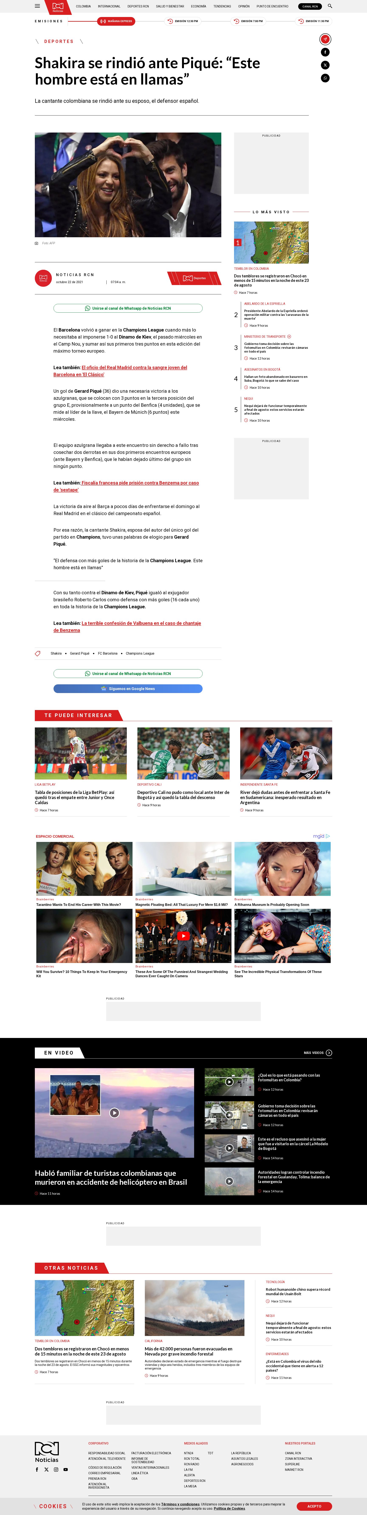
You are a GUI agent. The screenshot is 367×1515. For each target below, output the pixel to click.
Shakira (56, 653)
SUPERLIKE (292, 1464)
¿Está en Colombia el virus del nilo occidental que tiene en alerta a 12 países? (294, 1365)
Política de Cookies (229, 1509)
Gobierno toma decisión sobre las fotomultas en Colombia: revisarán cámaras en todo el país (276, 347)
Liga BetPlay (45, 784)
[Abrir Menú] (37, 6)
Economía (198, 6)
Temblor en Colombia (251, 268)
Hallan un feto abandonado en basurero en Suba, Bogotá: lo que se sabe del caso (276, 378)
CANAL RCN (310, 6)
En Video (59, 1053)
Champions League (140, 653)
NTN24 (188, 1453)
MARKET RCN (294, 1469)
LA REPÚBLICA (241, 1453)
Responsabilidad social (106, 1453)
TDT (210, 1453)
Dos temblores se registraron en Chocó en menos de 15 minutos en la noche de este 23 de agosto (271, 280)
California (153, 1341)
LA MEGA (190, 1486)
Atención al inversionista (98, 1486)
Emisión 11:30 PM (317, 21)
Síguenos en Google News (132, 688)
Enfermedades (277, 1354)
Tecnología (275, 1282)
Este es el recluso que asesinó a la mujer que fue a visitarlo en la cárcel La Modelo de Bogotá (293, 1144)
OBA (134, 1478)
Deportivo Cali (149, 784)
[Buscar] (330, 6)
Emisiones (49, 21)
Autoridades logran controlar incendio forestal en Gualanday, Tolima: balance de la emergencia (294, 1177)
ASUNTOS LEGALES (244, 1458)
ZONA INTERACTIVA (298, 1458)
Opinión (244, 6)
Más (314, 1053)
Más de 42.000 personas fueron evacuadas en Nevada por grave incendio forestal (188, 1351)
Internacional (109, 6)
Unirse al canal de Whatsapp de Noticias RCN (131, 308)
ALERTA (189, 1475)
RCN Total (192, 1458)
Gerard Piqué (79, 653)
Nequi (248, 398)
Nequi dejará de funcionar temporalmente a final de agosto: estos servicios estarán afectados (275, 409)
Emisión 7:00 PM (252, 21)
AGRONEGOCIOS (242, 1464)
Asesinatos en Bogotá (262, 369)
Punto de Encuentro (272, 6)
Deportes (59, 41)
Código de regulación (104, 1467)
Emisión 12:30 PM (186, 21)
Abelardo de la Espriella (264, 303)
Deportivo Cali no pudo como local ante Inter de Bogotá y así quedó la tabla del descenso (183, 795)
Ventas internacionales (150, 1467)
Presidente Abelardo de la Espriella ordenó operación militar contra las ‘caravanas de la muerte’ (276, 314)
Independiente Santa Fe (259, 784)
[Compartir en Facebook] (325, 52)
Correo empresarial (104, 1473)
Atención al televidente (107, 1458)
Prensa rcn (97, 1478)
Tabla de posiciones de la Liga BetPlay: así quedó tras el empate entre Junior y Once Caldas (74, 797)
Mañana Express (120, 21)
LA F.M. (188, 1469)
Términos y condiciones (180, 1504)
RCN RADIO (191, 1464)
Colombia (83, 6)
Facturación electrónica (151, 1453)
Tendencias (222, 6)
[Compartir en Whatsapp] (325, 78)
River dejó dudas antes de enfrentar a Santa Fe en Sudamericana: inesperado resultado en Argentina (285, 797)
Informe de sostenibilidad (142, 1460)
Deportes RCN (138, 6)
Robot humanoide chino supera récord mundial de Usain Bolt (298, 1291)
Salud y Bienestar (170, 6)
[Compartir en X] (325, 65)
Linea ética (139, 1473)
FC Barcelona (107, 653)
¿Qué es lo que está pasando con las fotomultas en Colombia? (289, 1077)
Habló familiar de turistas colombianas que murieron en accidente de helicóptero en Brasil (111, 1177)
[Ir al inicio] (58, 7)
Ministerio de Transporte (265, 336)
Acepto (314, 1506)
